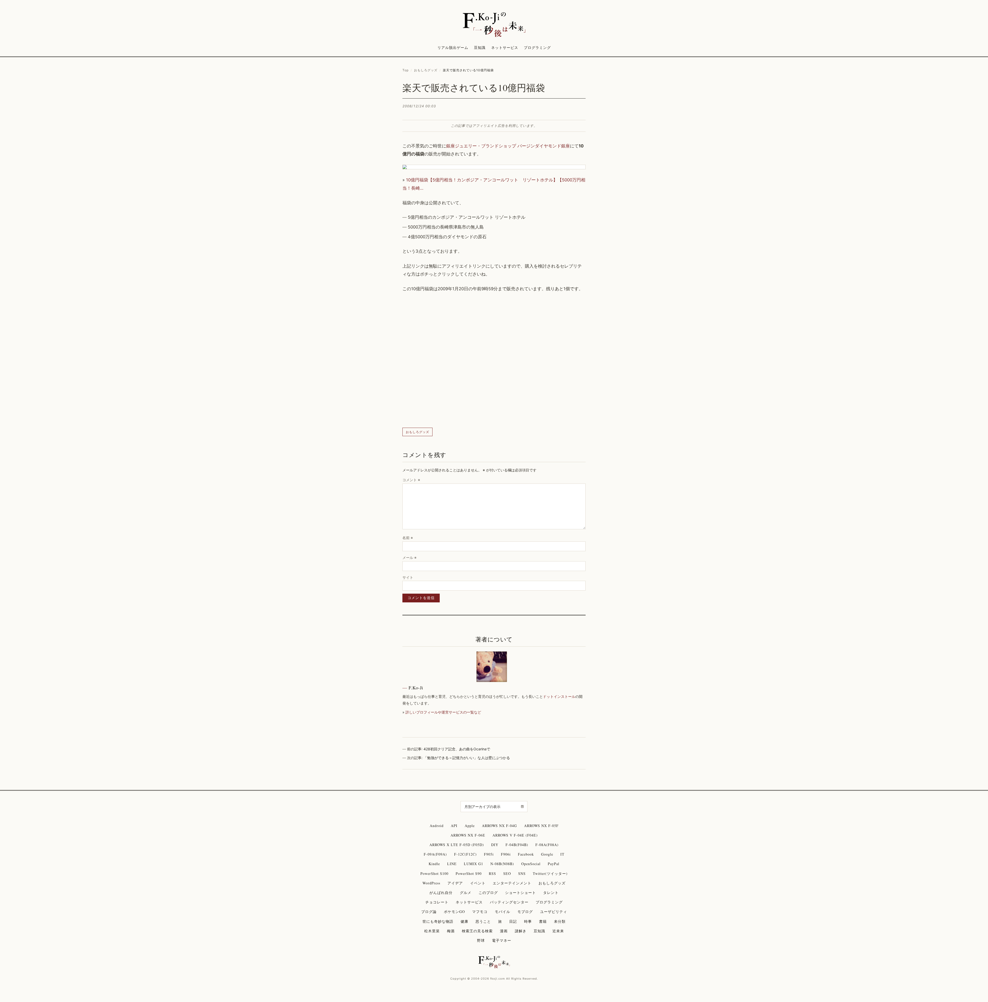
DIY (494, 844)
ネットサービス (504, 47)
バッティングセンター (509, 902)
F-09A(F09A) (435, 854)
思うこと (483, 921)
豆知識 (480, 47)
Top (405, 70)
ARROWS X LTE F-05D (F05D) (456, 844)
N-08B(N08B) (502, 863)
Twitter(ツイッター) (550, 873)
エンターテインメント (512, 883)
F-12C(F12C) (465, 854)
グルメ (465, 892)
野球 (481, 940)
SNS (522, 873)
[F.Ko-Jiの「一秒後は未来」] (494, 25)
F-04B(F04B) (517, 844)
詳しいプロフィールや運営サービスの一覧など (443, 712)
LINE (452, 863)
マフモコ (480, 911)
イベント (478, 883)
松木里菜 (432, 930)
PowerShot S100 (434, 873)
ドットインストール (559, 696)
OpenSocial (531, 863)
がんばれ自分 (441, 892)
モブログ (525, 911)
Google (547, 854)
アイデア (455, 883)
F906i (506, 854)
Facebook (526, 854)
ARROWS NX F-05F (541, 825)
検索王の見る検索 (477, 930)
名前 (407, 537)
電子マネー (501, 940)
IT (562, 854)
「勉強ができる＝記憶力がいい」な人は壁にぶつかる (467, 757)
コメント (411, 480)
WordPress (431, 883)
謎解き (520, 930)
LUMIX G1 (473, 863)
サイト (407, 577)
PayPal (553, 863)
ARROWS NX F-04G (499, 825)
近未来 (558, 930)
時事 (528, 921)
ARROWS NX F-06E (468, 835)
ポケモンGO (454, 911)
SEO (507, 873)
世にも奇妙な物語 (437, 921)
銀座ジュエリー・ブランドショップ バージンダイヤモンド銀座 (508, 145)
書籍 (543, 921)
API (454, 825)
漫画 (504, 930)
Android (437, 825)
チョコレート (436, 902)
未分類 (560, 921)
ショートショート (520, 892)
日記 (513, 921)
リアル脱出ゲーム (452, 47)
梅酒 (451, 930)
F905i (489, 854)
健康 (464, 921)
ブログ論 (429, 911)
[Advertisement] (494, 360)
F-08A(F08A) (547, 844)
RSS (492, 873)
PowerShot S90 (469, 873)
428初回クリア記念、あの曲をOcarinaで (457, 749)
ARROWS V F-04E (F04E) (515, 835)
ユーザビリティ (553, 911)
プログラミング (537, 47)
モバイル (502, 911)
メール (409, 557)
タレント (551, 892)
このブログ (488, 892)
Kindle (434, 863)
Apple (470, 825)
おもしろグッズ (425, 70)
